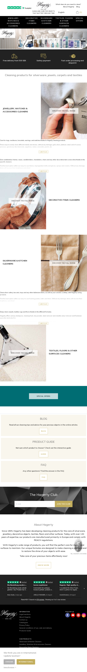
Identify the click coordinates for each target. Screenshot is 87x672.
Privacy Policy (24, 625)
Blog (78, 7)
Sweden (9, 662)
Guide (43, 454)
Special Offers (79, 19)
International (26, 662)
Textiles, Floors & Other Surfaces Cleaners (64, 22)
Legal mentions (25, 614)
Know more (43, 565)
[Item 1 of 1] (43, 39)
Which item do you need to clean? (68, 4)
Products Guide (25, 631)
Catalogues (23, 622)
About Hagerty (68, 7)
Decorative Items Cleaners (32, 20)
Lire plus (43, 152)
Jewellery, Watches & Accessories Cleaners (13, 22)
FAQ (43, 477)
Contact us (23, 620)
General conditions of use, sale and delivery (35, 628)
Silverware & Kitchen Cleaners (46, 20)
